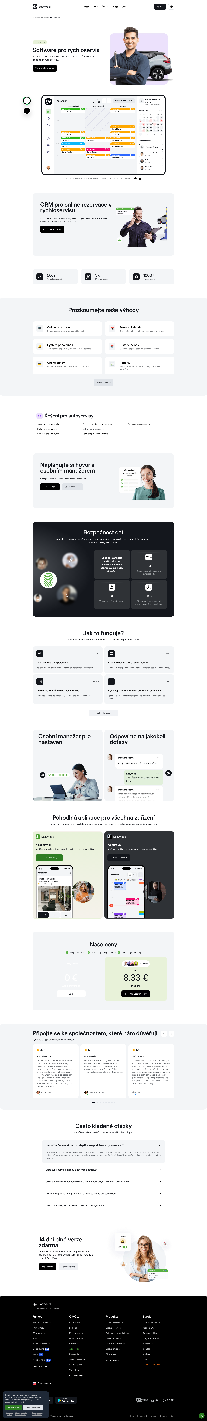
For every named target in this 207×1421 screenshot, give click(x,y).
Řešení (105, 6)
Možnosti (85, 6)
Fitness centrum (76, 1338)
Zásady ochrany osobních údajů (37, 1414)
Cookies (163, 1416)
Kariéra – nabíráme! (151, 1364)
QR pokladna (41, 1349)
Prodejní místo (41, 1360)
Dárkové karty (39, 1333)
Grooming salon (76, 1364)
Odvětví (45, 17)
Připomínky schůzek (42, 1343)
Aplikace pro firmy (117, 858)
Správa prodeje (113, 1349)
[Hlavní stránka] (42, 6)
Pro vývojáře (148, 1343)
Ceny (124, 6)
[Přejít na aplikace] (135, 178)
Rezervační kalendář (42, 1322)
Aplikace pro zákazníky (47, 858)
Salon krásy (74, 1322)
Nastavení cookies (9, 1414)
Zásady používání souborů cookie (21, 1414)
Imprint (154, 1416)
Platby (38, 1354)
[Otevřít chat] (202, 1416)
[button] (164, 1034)
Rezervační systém (114, 1322)
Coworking (74, 1370)
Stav (172, 1416)
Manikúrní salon (76, 1333)
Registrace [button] (160, 7)
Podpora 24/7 (149, 1328)
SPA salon (73, 1343)
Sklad (35, 1338)
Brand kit (146, 1349)
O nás (145, 1359)
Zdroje (115, 6)
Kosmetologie (75, 1354)
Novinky (146, 1354)
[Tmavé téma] (27, 110)
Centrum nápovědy (151, 1322)
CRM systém (111, 1354)
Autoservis (74, 1349)
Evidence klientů (113, 1338)
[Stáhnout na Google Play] (66, 1400)
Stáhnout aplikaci (150, 1333)
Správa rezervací (113, 1328)
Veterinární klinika (77, 1359)
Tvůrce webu (38, 1328)
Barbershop (74, 1328)
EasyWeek (37, 17)
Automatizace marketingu (117, 1333)
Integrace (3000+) (151, 1338)
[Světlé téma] (27, 100)
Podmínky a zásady (139, 1416)
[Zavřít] (46, 1394)
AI (97, 6)
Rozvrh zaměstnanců (115, 1343)
